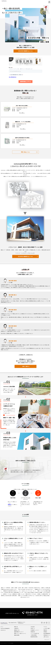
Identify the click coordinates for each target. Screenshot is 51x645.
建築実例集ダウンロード (19, 631)
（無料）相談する (25, 366)
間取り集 (16, 626)
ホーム (2, 626)
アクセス (45, 626)
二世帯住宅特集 (34, 635)
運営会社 (45, 630)
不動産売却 (33, 631)
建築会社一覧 (16, 630)
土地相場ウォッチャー (35, 630)
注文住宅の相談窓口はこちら (25, 51)
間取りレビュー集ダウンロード (20, 633)
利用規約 (45, 631)
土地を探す (33, 626)
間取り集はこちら (25, 152)
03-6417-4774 (34, 612)
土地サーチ (33, 628)
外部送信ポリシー (47, 635)
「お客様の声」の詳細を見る (25, 354)
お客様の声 (16, 628)
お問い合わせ (46, 636)
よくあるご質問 (47, 628)
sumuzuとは (3, 630)
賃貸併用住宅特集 (34, 636)
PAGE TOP (46, 639)
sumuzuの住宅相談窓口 (5, 628)
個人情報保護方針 (47, 633)
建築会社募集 (16, 635)
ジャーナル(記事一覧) (35, 633)
